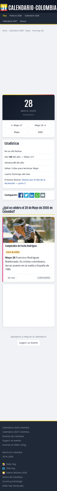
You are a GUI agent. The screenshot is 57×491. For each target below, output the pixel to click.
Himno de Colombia (12, 477)
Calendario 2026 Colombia (15, 427)
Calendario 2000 (16, 30)
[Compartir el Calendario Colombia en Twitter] (26, 195)
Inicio (4, 30)
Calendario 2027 (10, 21)
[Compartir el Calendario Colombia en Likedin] (31, 195)
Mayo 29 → (40, 125)
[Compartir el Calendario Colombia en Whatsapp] (37, 195)
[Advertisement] (28, 64)
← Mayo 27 (16, 125)
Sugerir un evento (11, 440)
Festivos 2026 (16, 15)
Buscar (23, 21)
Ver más (11, 278)
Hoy (5, 15)
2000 (40, 132)
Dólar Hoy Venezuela (12, 485)
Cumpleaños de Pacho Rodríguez (21, 245)
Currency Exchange (12, 481)
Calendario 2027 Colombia (15, 431)
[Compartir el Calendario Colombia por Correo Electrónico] (42, 195)
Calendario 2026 (32, 15)
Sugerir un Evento (28, 342)
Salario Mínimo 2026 (16, 472)
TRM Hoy (10, 468)
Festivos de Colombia (13, 436)
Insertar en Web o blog (14, 444)
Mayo (28, 30)
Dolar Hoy (10, 464)
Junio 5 (22, 183)
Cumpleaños (44, 278)
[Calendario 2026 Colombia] (28, 7)
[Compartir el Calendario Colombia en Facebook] (20, 195)
